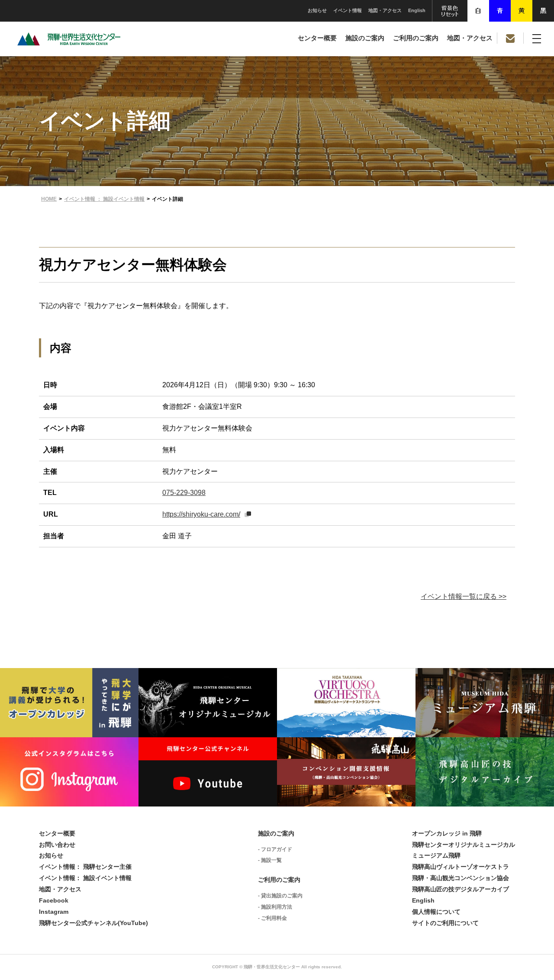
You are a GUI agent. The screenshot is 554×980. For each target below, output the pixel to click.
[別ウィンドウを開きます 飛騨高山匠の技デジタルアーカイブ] (485, 799)
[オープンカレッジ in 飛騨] (69, 730)
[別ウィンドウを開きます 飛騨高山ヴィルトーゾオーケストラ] (346, 730)
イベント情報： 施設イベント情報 (85, 877)
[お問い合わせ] (510, 38)
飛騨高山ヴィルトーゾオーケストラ (460, 866)
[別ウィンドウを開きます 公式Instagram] (69, 799)
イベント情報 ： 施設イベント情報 (104, 199)
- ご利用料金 (272, 918)
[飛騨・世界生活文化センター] (68, 43)
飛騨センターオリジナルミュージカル (463, 844)
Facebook (53, 900)
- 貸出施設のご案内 (280, 896)
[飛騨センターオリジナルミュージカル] (207, 730)
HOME (49, 199)
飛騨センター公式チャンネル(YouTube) (93, 922)
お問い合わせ (57, 844)
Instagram (53, 911)
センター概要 (317, 38)
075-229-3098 (184, 492)
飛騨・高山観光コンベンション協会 (460, 877)
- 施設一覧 (270, 860)
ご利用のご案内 (415, 38)
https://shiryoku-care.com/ (201, 514)
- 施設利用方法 (275, 907)
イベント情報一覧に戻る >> (463, 596)
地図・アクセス (385, 10)
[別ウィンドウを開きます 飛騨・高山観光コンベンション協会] (346, 799)
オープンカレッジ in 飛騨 (447, 833)
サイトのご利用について (445, 922)
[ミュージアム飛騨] (485, 730)
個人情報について (436, 911)
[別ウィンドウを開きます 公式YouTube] (207, 799)
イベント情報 (347, 10)
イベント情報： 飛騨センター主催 (85, 866)
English (416, 10)
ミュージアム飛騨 (436, 855)
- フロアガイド (275, 849)
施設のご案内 (364, 38)
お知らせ (317, 10)
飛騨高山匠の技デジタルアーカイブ (460, 889)
